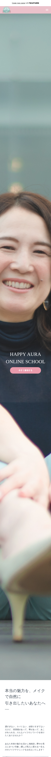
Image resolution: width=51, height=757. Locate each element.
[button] (47, 10)
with (20, 3)
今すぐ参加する (25, 370)
